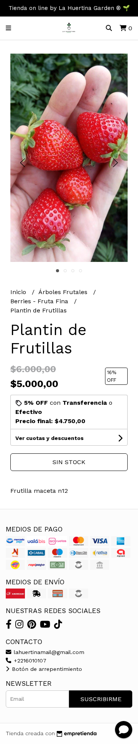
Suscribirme (101, 699)
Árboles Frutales (63, 292)
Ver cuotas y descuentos (49, 438)
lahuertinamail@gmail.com (48, 652)
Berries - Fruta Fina (40, 301)
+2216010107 (29, 660)
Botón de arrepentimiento (46, 669)
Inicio (19, 292)
